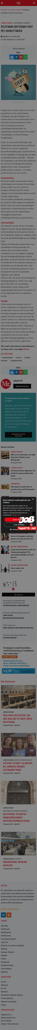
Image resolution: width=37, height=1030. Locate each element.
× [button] (33, 499)
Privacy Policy (16, 515)
